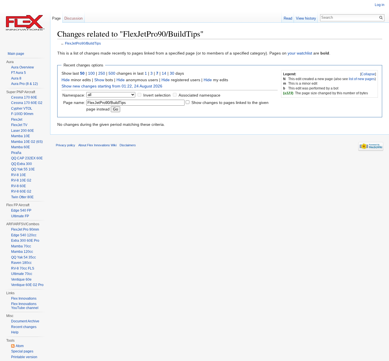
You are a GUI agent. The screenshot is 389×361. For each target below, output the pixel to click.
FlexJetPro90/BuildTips (83, 43)
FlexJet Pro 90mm (25, 229)
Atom (20, 346)
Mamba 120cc (22, 252)
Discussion (73, 18)
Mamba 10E (20, 136)
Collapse (368, 74)
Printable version (24, 357)
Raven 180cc (21, 263)
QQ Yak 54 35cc (23, 257)
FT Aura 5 (18, 73)
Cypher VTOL (21, 108)
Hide (66, 80)
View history (306, 18)
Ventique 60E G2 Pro (27, 285)
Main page (16, 54)
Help (15, 332)
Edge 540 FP (21, 210)
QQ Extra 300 (21, 164)
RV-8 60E (18, 186)
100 (91, 73)
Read (288, 18)
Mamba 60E (20, 147)
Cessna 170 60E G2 (26, 103)
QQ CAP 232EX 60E (27, 158)
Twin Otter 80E (22, 197)
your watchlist (300, 53)
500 (111, 73)
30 (172, 73)
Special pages (22, 351)
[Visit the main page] (25, 22)
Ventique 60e (21, 279)
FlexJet (16, 120)
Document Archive (25, 321)
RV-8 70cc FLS (22, 268)
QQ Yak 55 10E (23, 169)
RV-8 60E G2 (21, 191)
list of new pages (362, 79)
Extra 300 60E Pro (25, 241)
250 (101, 73)
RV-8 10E (18, 175)
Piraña (16, 153)
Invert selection (157, 95)
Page (56, 18)
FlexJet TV (19, 125)
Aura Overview (22, 67)
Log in (379, 5)
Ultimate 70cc (21, 274)
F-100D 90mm (22, 114)
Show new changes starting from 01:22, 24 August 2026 (112, 86)
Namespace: (73, 95)
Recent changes (23, 327)
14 (164, 73)
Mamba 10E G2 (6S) (27, 142)
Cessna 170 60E (24, 97)
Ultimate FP (20, 216)
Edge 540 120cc (23, 235)
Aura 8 (16, 78)
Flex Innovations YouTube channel (24, 306)
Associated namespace (199, 95)
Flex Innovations (23, 299)
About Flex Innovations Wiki (97, 145)
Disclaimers (128, 145)
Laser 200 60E (22, 131)
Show (99, 80)
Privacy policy (65, 145)
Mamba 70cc (21, 246)
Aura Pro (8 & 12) (24, 84)
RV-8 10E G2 (21, 180)
